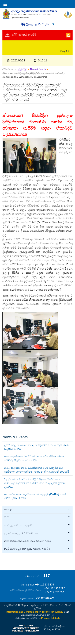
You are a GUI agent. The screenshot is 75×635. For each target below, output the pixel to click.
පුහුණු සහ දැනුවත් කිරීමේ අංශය (22, 533)
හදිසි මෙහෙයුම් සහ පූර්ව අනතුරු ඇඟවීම (27, 548)
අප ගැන (8, 509)
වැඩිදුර (63, 51)
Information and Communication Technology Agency (34, 611)
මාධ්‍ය (7, 517)
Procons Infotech (50, 618)
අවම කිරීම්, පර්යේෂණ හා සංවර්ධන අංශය (27, 541)
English (46, 24)
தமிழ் (38, 24)
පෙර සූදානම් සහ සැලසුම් (18, 525)
